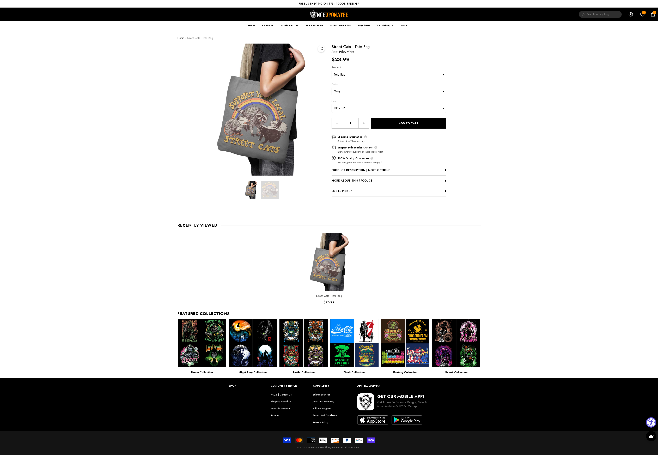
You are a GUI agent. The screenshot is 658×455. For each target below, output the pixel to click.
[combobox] (604, 14)
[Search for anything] (583, 14)
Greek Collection (456, 372)
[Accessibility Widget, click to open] (651, 422)
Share (321, 48)
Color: (335, 84)
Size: (334, 101)
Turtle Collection (304, 372)
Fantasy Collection (405, 372)
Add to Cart (408, 123)
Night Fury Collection (253, 372)
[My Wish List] (642, 14)
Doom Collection (202, 372)
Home (180, 38)
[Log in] (630, 14)
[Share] (321, 48)
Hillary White (346, 52)
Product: (337, 67)
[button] (652, 14)
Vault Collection (354, 372)
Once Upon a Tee (314, 447)
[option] (260, 110)
